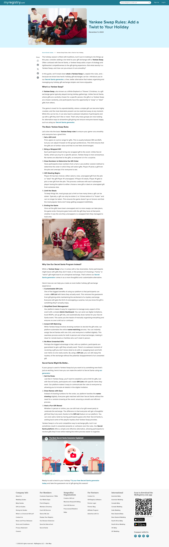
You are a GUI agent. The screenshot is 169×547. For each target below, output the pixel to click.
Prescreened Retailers (71, 509)
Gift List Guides (20, 507)
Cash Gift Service (45, 510)
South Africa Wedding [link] (118, 524)
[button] (38, 61)
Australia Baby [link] (116, 496)
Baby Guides (20, 503)
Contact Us (19, 517)
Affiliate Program (93, 510)
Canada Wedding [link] (116, 507)
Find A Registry (44, 503)
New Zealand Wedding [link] (118, 517)
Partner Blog (92, 507)
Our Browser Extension (47, 521)
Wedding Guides (21, 500)
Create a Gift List (69, 498)
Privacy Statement (21, 528)
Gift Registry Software (94, 500)
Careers (18, 531)
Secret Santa (44, 528)
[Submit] (150, 2)
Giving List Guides (21, 510)
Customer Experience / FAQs (49, 496)
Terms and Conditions (22, 524)
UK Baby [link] (114, 528)
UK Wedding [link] (115, 531)
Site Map (48, 544)
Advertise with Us (93, 514)
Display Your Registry (46, 517)
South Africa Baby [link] (117, 521)
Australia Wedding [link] (117, 500)
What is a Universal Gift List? (25, 514)
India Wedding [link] (115, 510)
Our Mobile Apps (45, 500)
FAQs (65, 512)
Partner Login (92, 503)
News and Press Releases (24, 521)
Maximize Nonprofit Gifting (72, 502)
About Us (19, 496)
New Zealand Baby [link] (117, 514)
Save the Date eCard (46, 524)
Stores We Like (44, 514)
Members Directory (46, 507)
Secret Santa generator (65, 122)
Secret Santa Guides (47, 52)
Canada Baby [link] (115, 503)
